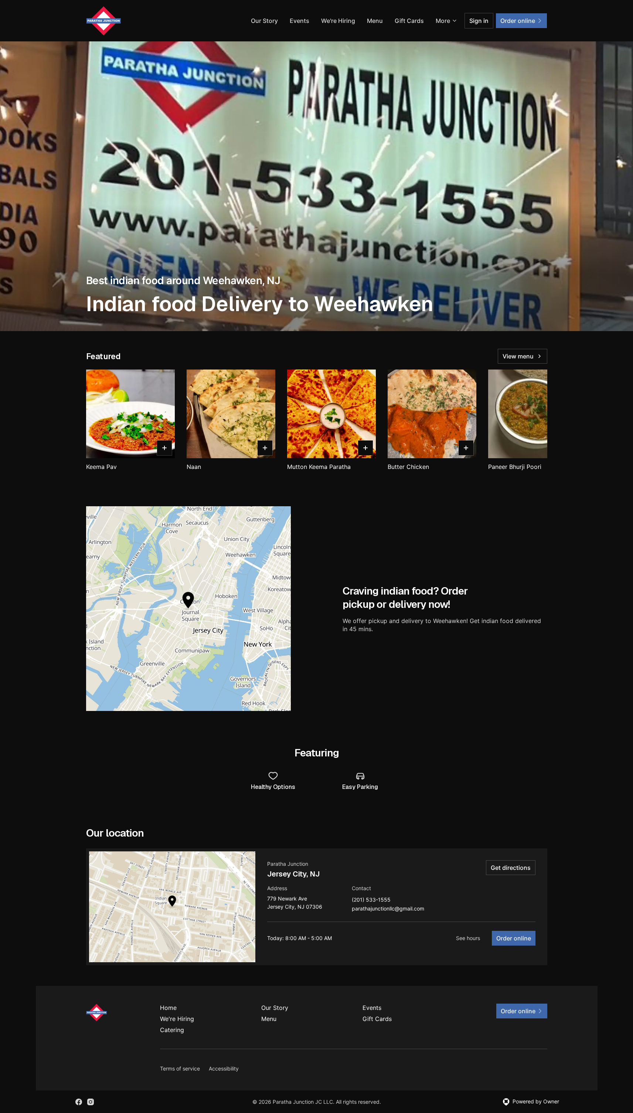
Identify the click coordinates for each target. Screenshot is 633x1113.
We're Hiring (338, 20)
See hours (468, 938)
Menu (375, 20)
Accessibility (224, 1068)
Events (299, 20)
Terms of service (180, 1068)
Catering (172, 1030)
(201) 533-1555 (371, 899)
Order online (513, 938)
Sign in (479, 20)
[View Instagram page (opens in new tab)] (90, 1101)
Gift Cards (409, 20)
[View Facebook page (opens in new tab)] (78, 1101)
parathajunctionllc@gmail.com (388, 908)
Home (168, 1007)
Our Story (264, 20)
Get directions (511, 867)
